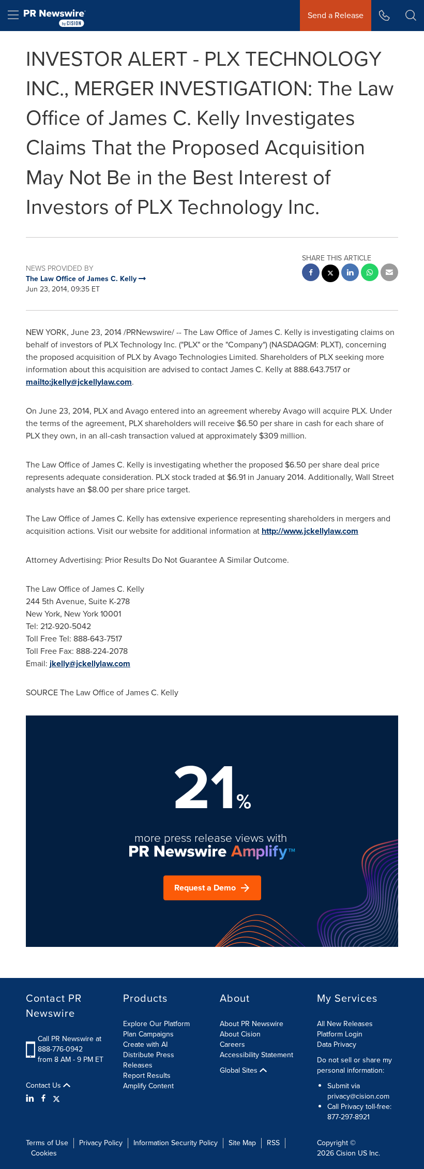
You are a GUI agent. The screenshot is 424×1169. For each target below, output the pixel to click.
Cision (346, 1153)
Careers (232, 1044)
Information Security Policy (175, 1142)
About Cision (240, 1034)
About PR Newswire (251, 1023)
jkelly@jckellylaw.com (90, 663)
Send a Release (336, 15)
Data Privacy (336, 1044)
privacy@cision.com (358, 1096)
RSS (273, 1142)
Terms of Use (47, 1142)
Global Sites (240, 1070)
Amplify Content (148, 1085)
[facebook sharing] (311, 274)
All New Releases (345, 1023)
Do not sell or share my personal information (354, 1065)
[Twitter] (56, 1098)
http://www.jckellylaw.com (310, 531)
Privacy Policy (101, 1142)
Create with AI (145, 1044)
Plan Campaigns (148, 1034)
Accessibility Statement (256, 1054)
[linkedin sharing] (350, 274)
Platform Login (339, 1034)
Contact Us (44, 1085)
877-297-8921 (348, 1117)
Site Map (242, 1142)
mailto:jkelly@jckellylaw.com (79, 382)
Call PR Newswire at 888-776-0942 (69, 1044)
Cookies (44, 1153)
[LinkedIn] (31, 1098)
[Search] (411, 15)
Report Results (147, 1075)
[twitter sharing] (330, 275)
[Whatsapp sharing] (369, 274)
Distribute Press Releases (148, 1060)
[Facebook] (43, 1098)
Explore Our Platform (156, 1023)
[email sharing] (389, 274)
